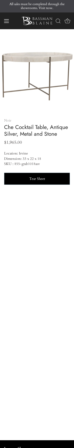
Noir (7, 120)
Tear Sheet (37, 178)
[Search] (58, 21)
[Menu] (6, 21)
